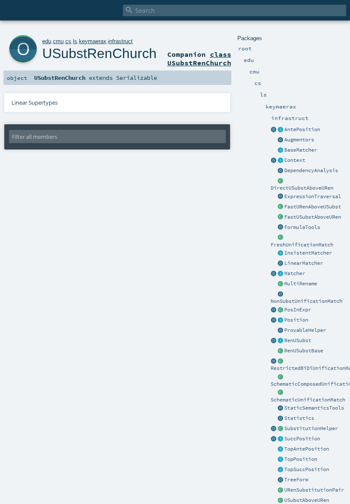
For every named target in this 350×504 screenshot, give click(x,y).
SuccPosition (302, 439)
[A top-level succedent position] (280, 469)
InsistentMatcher (308, 253)
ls (75, 41)
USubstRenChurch (99, 53)
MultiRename (300, 284)
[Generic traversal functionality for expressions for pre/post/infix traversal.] (280, 196)
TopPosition (300, 459)
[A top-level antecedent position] (280, 449)
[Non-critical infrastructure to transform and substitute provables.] (280, 330)
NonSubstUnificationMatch (306, 301)
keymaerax (92, 41)
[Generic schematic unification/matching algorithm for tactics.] (280, 377)
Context (294, 160)
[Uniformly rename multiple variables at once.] (280, 284)
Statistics (299, 418)
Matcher (294, 273)
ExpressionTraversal (312, 196)
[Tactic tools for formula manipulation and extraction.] (280, 227)
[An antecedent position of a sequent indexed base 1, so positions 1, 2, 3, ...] (273, 129)
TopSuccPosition (306, 469)
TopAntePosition (306, 449)
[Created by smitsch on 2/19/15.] (273, 428)
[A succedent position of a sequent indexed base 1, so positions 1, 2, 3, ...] (273, 439)
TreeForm (296, 480)
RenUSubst (297, 340)
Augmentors (299, 140)
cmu (58, 41)
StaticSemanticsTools (314, 408)
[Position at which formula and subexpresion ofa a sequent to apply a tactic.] (280, 320)
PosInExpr (297, 310)
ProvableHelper (305, 330)
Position (296, 320)
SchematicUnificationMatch (308, 400)
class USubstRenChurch (199, 58)
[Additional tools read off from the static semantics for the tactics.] (280, 408)
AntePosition (302, 129)
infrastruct (120, 41)
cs (68, 41)
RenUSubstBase (303, 351)
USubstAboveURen (306, 500)
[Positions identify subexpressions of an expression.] (280, 310)
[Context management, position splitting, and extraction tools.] (273, 160)
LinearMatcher (303, 263)
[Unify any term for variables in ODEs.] (280, 294)
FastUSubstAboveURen (312, 217)
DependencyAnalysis (311, 170)
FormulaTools (302, 227)
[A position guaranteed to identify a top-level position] (280, 459)
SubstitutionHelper (311, 428)
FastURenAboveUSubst (312, 207)
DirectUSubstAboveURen (302, 188)
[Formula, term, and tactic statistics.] (280, 418)
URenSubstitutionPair (314, 490)
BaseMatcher (300, 150)
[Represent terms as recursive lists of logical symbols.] (280, 480)
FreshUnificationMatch (302, 245)
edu (46, 41)
